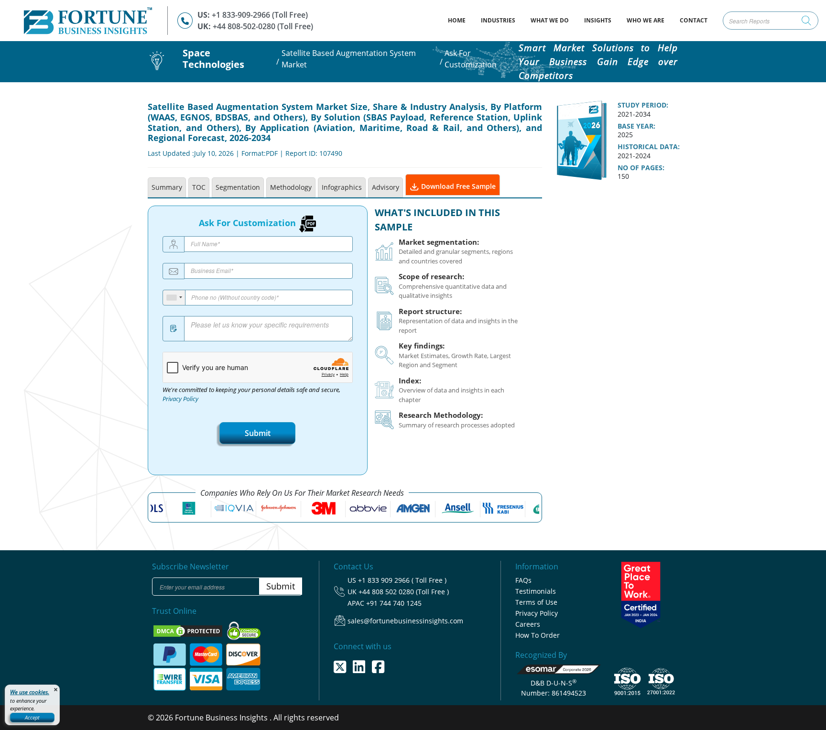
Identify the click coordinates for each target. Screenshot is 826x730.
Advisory (385, 187)
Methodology (291, 187)
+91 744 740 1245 (394, 603)
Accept (32, 717)
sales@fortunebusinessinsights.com (405, 620)
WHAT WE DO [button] (550, 20)
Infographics (342, 187)
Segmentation (238, 187)
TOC (199, 187)
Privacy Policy (180, 399)
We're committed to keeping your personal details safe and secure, (251, 394)
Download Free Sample (457, 186)
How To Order (537, 635)
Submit (258, 433)
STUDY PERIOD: (643, 105)
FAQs (523, 580)
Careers (527, 624)
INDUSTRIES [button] (498, 20)
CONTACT (693, 20)
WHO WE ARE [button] (645, 20)
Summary (167, 187)
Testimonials (535, 591)
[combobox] (174, 297)
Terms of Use (536, 602)
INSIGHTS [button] (597, 20)
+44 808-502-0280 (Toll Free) (263, 26)
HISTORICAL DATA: (649, 146)
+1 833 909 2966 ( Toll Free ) (402, 580)
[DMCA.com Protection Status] (189, 630)
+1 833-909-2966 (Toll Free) (260, 15)
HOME (460, 20)
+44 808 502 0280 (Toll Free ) (404, 591)
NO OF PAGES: (641, 167)
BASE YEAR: (636, 126)
